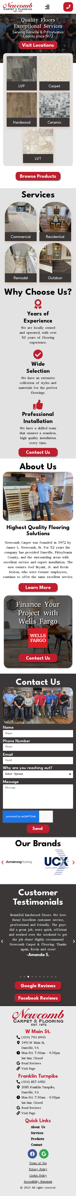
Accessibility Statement (38, 1182)
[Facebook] (32, 1154)
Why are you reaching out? (27, 768)
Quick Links (38, 1121)
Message (11, 782)
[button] (47, 7)
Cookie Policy (38, 1176)
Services (37, 1133)
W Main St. (38, 1031)
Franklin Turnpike (38, 1076)
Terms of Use (38, 1163)
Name (8, 728)
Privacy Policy (38, 1169)
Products (37, 1139)
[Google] (44, 1154)
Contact (36, 1145)
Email (8, 755)
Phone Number (16, 741)
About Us (38, 1127)
